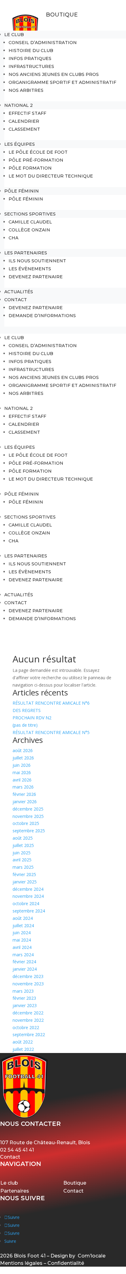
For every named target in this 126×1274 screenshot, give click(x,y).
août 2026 (23, 750)
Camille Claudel (30, 222)
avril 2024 (22, 947)
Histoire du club (31, 50)
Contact (15, 299)
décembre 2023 (28, 976)
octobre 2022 (26, 1027)
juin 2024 (22, 932)
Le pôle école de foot (38, 152)
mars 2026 (23, 787)
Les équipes (19, 144)
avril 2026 (22, 780)
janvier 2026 (25, 801)
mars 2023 (23, 991)
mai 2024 (22, 940)
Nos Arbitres (26, 90)
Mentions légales (21, 1263)
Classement (24, 129)
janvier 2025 (25, 882)
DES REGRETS (27, 710)
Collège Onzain (29, 230)
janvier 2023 (25, 1005)
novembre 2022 (28, 1020)
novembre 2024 (28, 896)
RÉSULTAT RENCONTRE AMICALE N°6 (51, 703)
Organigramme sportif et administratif (62, 82)
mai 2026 (22, 772)
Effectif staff (27, 113)
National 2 (18, 105)
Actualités (18, 291)
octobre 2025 (26, 823)
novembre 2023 (28, 984)
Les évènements (30, 269)
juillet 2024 (23, 925)
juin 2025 (22, 853)
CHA (13, 238)
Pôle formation (30, 168)
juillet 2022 (23, 1049)
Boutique (62, 14)
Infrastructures (31, 66)
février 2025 (24, 874)
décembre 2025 (28, 809)
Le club (14, 34)
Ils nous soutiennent (37, 261)
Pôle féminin (26, 199)
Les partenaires (25, 253)
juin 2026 (22, 765)
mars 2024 (23, 954)
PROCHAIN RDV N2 (32, 718)
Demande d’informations (42, 315)
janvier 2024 (25, 969)
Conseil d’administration (43, 42)
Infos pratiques (30, 58)
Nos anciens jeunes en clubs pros (54, 74)
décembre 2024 (28, 889)
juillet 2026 (23, 758)
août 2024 (23, 918)
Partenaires (14, 1191)
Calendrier (24, 121)
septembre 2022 (29, 1034)
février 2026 (24, 794)
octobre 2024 (26, 903)
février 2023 (24, 998)
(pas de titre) (25, 725)
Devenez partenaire (36, 276)
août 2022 (23, 1042)
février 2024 (24, 962)
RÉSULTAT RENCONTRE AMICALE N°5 (51, 732)
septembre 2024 (29, 911)
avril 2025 (22, 860)
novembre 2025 (28, 816)
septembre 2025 (29, 831)
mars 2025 (23, 867)
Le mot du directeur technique (51, 176)
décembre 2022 (28, 1013)
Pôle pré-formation (36, 160)
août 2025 (23, 838)
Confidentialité (65, 1263)
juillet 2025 (23, 845)
